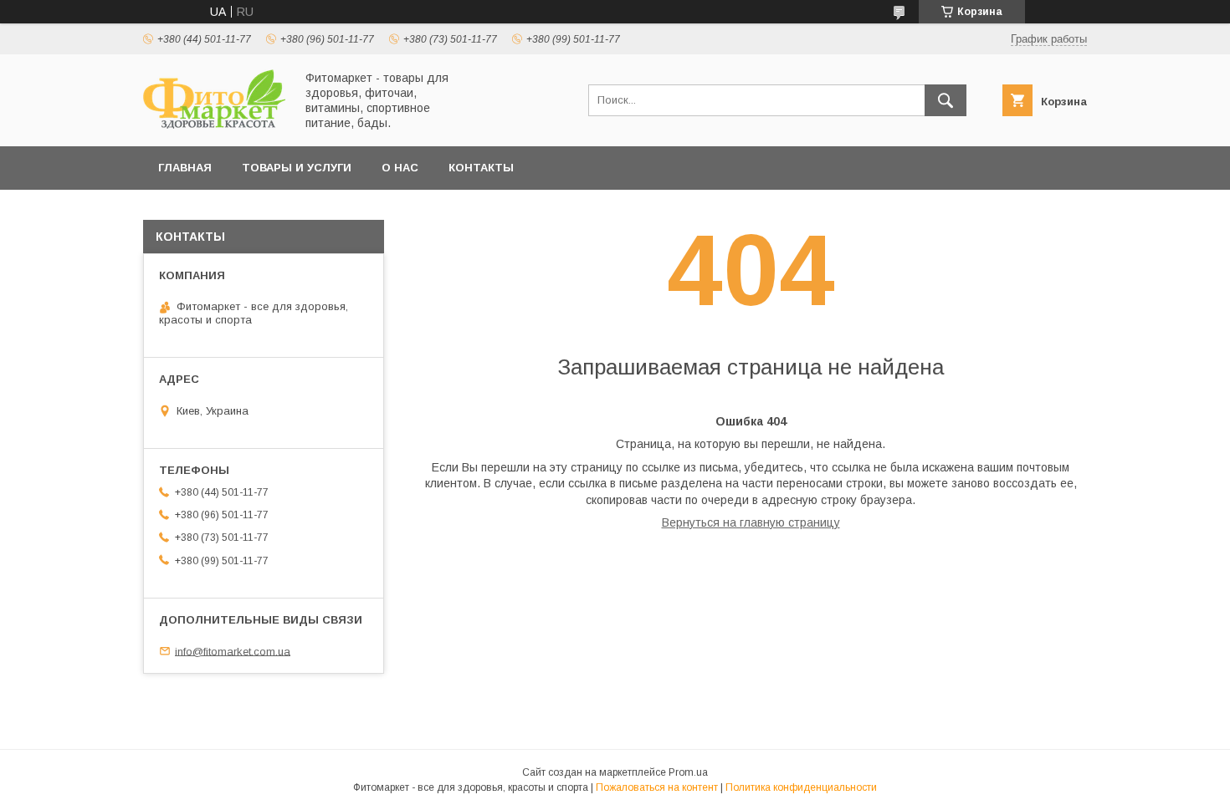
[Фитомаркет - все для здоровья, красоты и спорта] (214, 124)
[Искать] (945, 100)
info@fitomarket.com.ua (232, 650)
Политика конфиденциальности (801, 787)
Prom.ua (688, 772)
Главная (185, 167)
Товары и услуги (296, 167)
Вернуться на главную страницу (751, 522)
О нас (400, 167)
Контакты (481, 167)
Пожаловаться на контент (657, 787)
